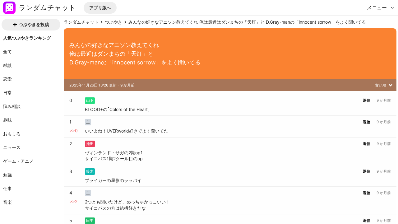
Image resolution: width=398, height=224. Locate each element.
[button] (100, 8)
